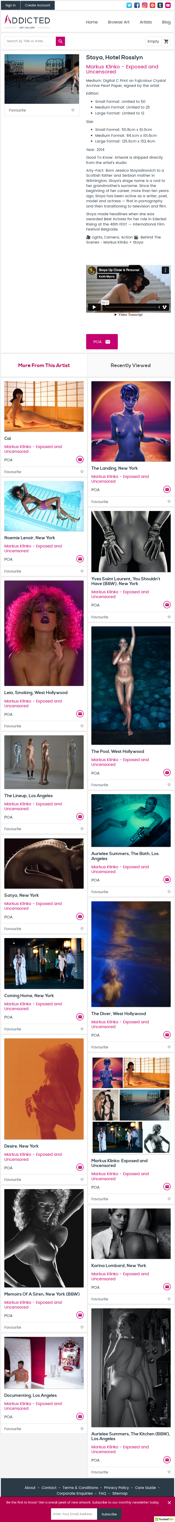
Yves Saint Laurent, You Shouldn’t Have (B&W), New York (125, 581)
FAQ (102, 1493)
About (30, 1488)
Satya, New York (21, 895)
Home (92, 22)
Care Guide (145, 1488)
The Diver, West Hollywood (118, 1013)
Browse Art (118, 22)
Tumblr (160, 5)
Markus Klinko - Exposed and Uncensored (122, 70)
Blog (166, 22)
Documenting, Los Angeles (30, 1395)
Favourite (42, 110)
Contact (168, 5)
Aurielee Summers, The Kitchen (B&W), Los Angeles (130, 1436)
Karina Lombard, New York (118, 1265)
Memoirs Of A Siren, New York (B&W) (42, 1294)
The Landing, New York (114, 468)
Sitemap (120, 1493)
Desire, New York (21, 1146)
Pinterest (152, 5)
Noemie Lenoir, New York (29, 538)
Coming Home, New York (29, 995)
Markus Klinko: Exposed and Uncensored (119, 1163)
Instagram (144, 5)
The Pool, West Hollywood (117, 751)
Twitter (129, 5)
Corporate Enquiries (75, 1493)
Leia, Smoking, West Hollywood (36, 692)
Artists (146, 22)
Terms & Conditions (80, 1488)
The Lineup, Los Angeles (28, 796)
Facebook (137, 5)
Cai (7, 438)
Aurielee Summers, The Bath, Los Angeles (125, 856)
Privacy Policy (116, 1488)
